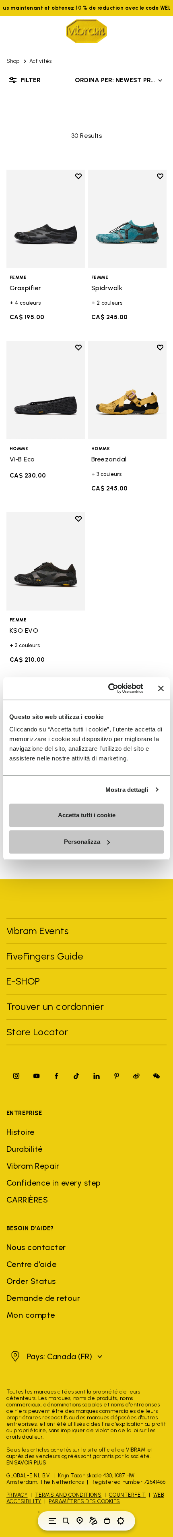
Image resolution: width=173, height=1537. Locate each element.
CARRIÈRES (27, 1200)
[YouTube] (36, 1076)
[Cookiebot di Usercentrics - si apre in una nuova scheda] (108, 688)
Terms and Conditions (68, 1495)
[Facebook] (56, 1076)
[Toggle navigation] (52, 1521)
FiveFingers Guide (46, 956)
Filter (31, 80)
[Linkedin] (96, 1076)
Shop (13, 61)
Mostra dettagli (126, 789)
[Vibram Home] (86, 31)
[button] (55, 1356)
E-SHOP (23, 981)
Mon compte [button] (30, 1315)
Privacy (16, 1495)
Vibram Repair (32, 1166)
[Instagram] (16, 1076)
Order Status (31, 1281)
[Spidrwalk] (127, 219)
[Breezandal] (127, 390)
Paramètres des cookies (84, 1501)
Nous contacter (36, 1247)
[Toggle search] (66, 1521)
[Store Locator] (79, 1521)
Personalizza (82, 841)
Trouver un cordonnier (55, 1006)
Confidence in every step (53, 1183)
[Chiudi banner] (161, 688)
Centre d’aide (31, 1264)
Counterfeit (127, 1495)
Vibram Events (37, 931)
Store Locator (37, 1032)
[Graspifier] (45, 219)
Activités (40, 61)
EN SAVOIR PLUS (26, 1463)
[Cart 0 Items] (107, 1521)
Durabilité (24, 1149)
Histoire (20, 1132)
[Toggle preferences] (121, 1521)
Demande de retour (43, 1298)
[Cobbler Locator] (93, 1521)
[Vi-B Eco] (45, 390)
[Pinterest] (116, 1076)
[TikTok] (76, 1076)
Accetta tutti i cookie (86, 815)
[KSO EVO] (45, 561)
